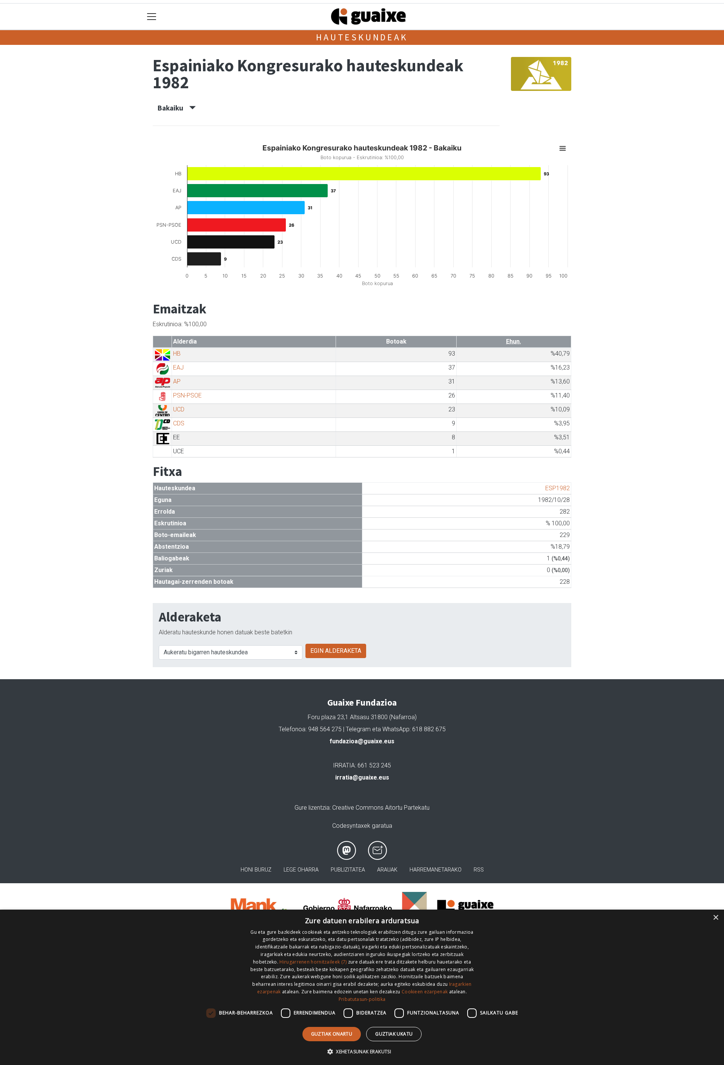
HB (177, 353)
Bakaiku (173, 107)
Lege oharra (301, 870)
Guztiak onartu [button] (332, 1034)
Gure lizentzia (312, 807)
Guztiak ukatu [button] (394, 1034)
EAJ (178, 367)
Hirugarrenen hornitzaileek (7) (313, 962)
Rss (479, 870)
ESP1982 (557, 488)
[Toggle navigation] (152, 16)
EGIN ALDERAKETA (335, 650)
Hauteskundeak (362, 37)
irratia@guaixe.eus (362, 777)
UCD (178, 409)
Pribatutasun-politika (362, 999)
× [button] (715, 918)
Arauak (387, 870)
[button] (362, 1051)
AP (177, 381)
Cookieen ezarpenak (425, 991)
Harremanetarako (436, 870)
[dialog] (362, 987)
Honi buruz (256, 870)
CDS (178, 423)
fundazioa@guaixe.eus (362, 741)
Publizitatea (348, 870)
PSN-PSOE (187, 395)
